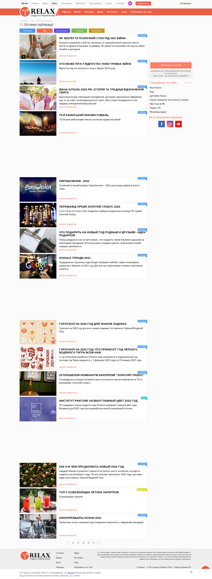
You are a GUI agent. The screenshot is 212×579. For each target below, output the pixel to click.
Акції (124, 12)
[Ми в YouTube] (178, 124)
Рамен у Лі (155, 108)
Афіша (66, 12)
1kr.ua (24, 3)
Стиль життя (62, 31)
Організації (66, 3)
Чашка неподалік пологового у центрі (169, 100)
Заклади (89, 12)
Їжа (44, 31)
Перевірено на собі (141, 12)
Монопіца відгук (158, 112)
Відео (45, 3)
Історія (109, 3)
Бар (152, 92)
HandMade (97, 31)
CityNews (27, 31)
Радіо (130, 3)
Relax (54, 3)
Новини (35, 3)
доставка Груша (158, 96)
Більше (187, 82)
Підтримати (143, 3)
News (77, 12)
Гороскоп (120, 3)
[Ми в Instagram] (170, 124)
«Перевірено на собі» (170, 65)
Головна (60, 553)
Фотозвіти (112, 12)
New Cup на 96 (157, 104)
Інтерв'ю (79, 31)
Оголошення (96, 3)
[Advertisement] (83, 157)
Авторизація (185, 3)
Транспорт (81, 3)
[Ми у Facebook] (161, 124)
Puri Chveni (155, 88)
